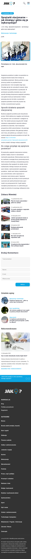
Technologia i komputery (8, 517)
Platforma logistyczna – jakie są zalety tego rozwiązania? (19, 301)
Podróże (3, 469)
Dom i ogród (4, 430)
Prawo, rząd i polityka (7, 474)
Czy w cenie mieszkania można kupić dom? (14, 356)
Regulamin (4, 410)
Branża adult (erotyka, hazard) (10, 425)
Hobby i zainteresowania (8, 445)
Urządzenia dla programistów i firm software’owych (20, 245)
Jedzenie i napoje (6, 450)
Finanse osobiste (6, 440)
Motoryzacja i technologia (9, 33)
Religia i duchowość (7, 488)
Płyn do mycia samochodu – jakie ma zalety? (19, 201)
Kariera (3, 454)
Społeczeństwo (5, 498)
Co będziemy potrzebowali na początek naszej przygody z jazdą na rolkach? (19, 320)
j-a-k (2, 36)
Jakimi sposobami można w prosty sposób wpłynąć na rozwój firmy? (19, 219)
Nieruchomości (5, 464)
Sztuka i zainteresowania (8, 512)
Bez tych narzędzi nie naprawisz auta (17, 236)
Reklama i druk (5, 483)
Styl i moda (4, 507)
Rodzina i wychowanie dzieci (9, 493)
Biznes (3, 421)
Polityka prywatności (7, 407)
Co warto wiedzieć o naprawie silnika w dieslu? (20, 210)
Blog (2, 404)
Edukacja (4, 435)
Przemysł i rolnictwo (7, 478)
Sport (2, 502)
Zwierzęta (4, 531)
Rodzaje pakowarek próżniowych (17, 228)
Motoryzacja (5, 459)
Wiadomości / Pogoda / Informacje (11, 522)
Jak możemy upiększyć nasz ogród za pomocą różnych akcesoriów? (19, 311)
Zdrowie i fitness (6, 526)
